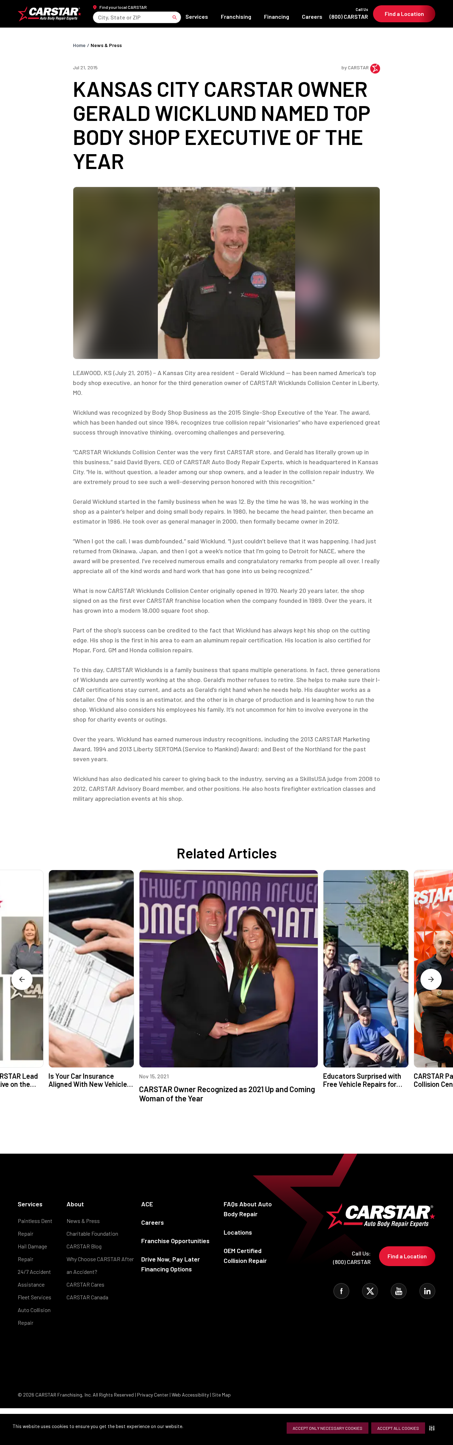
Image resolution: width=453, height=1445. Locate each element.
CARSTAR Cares (85, 1284)
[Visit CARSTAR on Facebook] (341, 1291)
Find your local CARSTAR (123, 7)
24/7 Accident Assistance (34, 1278)
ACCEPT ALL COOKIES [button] (398, 1428)
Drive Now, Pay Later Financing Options (170, 1264)
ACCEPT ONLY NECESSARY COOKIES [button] (327, 1428)
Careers (312, 16)
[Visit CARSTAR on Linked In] (427, 1291)
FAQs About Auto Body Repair (248, 1209)
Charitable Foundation (92, 1233)
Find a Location (404, 13)
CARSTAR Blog (84, 1246)
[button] (433, 1428)
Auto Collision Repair (34, 1316)
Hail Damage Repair (32, 1252)
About (75, 1204)
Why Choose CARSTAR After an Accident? (100, 1265)
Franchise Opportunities (175, 1241)
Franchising (236, 16)
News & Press (106, 45)
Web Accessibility (190, 1395)
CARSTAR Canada (87, 1297)
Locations (238, 1232)
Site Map (221, 1395)
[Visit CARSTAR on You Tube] (399, 1291)
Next (431, 979)
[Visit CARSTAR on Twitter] (370, 1291)
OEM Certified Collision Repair (245, 1255)
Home (79, 45)
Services (196, 16)
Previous (22, 979)
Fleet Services (34, 1297)
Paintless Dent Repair (35, 1227)
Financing (276, 16)
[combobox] (98, 17)
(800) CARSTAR (348, 13)
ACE (147, 1204)
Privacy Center (153, 1395)
